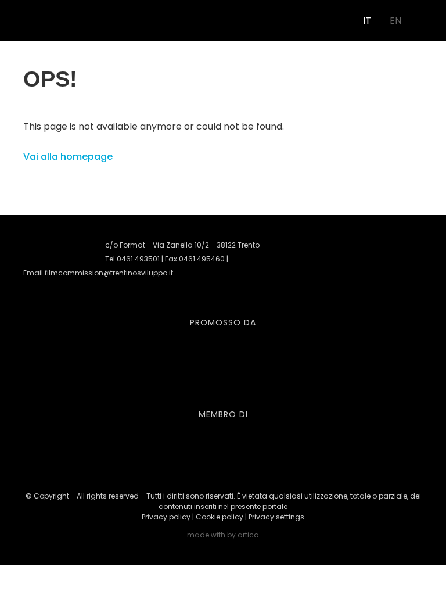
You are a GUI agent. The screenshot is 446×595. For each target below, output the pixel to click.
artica (248, 535)
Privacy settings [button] (276, 517)
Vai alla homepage (68, 156)
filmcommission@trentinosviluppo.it (109, 273)
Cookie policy (219, 517)
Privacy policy (166, 517)
